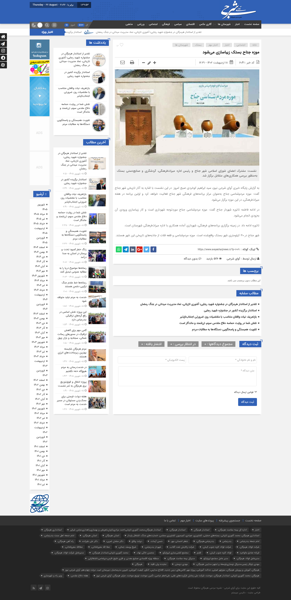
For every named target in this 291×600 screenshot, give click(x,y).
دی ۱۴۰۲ (40, 390)
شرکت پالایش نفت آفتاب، (181, 547)
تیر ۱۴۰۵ (40, 219)
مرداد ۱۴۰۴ (39, 280)
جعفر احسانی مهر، (179, 541)
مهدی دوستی (181, 564)
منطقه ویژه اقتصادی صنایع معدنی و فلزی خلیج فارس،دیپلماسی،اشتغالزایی (123, 558)
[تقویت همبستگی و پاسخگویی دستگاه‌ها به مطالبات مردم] (81, 124)
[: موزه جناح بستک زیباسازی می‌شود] (122, 62)
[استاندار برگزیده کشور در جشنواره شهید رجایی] (81, 77)
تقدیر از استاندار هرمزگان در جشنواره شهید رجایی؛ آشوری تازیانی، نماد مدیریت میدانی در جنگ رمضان (176, 32)
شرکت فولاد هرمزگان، (249, 547)
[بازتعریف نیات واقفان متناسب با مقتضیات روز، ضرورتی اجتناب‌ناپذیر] (81, 93)
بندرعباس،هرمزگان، (205, 541)
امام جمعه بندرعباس (249, 541)
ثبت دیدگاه (247, 402)
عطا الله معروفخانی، (100, 547)
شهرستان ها (224, 24)
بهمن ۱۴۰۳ (39, 318)
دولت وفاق (137, 541)
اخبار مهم (213, 45)
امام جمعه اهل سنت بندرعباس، (59, 535)
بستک (198, 45)
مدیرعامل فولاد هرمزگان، (247, 558)
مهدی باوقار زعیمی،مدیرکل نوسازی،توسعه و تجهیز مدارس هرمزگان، (227, 564)
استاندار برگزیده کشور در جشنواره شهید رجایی (85, 32)
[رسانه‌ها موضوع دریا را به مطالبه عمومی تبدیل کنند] (81, 272)
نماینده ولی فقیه (158, 564)
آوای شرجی (233, 259)
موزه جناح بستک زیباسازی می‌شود (231, 52)
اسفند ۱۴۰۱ (39, 446)
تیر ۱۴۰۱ (41, 484)
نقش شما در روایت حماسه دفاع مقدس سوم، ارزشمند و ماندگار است (218, 323)
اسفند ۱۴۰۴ (39, 247)
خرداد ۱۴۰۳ (39, 356)
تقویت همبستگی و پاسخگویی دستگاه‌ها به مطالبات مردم (224, 329)
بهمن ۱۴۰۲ (39, 385)
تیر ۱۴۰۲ (41, 418)
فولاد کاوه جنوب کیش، (220, 553)
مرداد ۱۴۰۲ (39, 413)
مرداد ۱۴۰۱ (40, 480)
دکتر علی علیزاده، (90, 541)
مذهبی (129, 24)
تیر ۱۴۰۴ (41, 285)
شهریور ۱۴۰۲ (38, 409)
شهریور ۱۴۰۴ (38, 276)
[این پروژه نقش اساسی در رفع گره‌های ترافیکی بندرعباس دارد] (81, 318)
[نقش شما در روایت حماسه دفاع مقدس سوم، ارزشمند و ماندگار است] (81, 109)
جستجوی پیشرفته (229, 520)
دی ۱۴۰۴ (40, 257)
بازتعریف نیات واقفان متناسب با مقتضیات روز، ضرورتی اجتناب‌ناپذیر (218, 317)
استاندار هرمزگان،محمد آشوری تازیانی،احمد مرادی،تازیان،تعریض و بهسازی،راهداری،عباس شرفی (115, 530)
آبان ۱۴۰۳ (40, 333)
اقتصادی (190, 24)
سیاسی (178, 24)
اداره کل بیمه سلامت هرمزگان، (232, 530)
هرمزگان (138, 564)
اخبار (237, 24)
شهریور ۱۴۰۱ (38, 475)
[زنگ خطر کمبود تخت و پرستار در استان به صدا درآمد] (81, 256)
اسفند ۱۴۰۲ (39, 380)
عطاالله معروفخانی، (74, 547)
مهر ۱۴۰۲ (40, 404)
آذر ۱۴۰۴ (40, 261)
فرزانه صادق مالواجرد (249, 553)
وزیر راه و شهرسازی (53, 575)
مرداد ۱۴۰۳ (39, 347)
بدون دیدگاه (191, 259)
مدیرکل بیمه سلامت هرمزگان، (181, 558)
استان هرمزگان (112, 535)
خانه (254, 45)
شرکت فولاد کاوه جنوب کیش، (217, 547)
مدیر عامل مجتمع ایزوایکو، (215, 558)
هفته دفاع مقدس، (79, 575)
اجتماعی (153, 24)
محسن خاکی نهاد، (145, 553)
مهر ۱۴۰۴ (40, 271)
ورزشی (141, 24)
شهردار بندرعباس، (153, 547)
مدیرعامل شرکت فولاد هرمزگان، (69, 553)
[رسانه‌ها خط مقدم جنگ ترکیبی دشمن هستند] (81, 287)
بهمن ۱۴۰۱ (39, 451)
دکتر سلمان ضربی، (114, 541)
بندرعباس (226, 541)
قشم (199, 553)
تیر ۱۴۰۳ (40, 352)
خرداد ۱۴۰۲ (39, 423)
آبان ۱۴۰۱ (40, 465)
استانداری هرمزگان (53, 530)
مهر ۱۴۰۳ (40, 337)
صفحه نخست (251, 24)
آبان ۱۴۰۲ (40, 399)
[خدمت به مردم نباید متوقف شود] (81, 301)
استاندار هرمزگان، (177, 530)
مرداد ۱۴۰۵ (39, 214)
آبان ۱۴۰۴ (40, 266)
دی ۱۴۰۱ (41, 456)
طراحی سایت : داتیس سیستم (245, 592)
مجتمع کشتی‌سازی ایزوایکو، (175, 553)
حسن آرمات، (156, 541)
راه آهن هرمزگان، (65, 541)
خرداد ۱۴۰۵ (39, 224)
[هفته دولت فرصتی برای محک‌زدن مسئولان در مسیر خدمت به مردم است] (81, 402)
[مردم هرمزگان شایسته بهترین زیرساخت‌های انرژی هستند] (81, 355)
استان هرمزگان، (90, 535)
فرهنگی (166, 24)
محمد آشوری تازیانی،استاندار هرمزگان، (110, 553)
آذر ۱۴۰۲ (40, 394)
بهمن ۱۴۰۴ (39, 252)
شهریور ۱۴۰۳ (38, 342)
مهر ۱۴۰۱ (41, 470)
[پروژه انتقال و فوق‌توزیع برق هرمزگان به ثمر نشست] (81, 386)
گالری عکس (205, 24)
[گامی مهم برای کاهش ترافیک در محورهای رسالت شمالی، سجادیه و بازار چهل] (81, 336)
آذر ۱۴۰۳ (40, 328)
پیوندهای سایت (204, 520)
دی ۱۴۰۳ (40, 323)
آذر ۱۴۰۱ (41, 461)
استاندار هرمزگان (201, 530)
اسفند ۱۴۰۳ (39, 314)
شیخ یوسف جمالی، (127, 547)
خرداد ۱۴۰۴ (39, 290)
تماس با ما (170, 520)
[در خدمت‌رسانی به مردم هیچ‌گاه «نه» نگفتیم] (81, 371)
